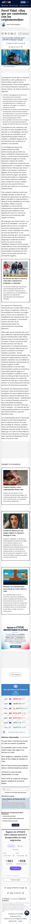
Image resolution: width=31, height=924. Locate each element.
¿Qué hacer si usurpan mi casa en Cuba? (10, 820)
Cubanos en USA (24, 5)
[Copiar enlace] (15, 33)
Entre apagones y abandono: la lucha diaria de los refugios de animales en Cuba (14, 758)
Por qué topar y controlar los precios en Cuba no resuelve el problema (14, 742)
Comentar (23, 33)
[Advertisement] (15, 71)
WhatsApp (13, 39)
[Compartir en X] (9, 33)
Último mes (15, 849)
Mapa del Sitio (13, 921)
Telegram (20, 39)
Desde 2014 (11, 846)
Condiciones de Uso (15, 916)
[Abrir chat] (26, 913)
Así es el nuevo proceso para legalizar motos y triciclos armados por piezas (14, 766)
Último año (20, 846)
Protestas (5, 5)
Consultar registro (15, 880)
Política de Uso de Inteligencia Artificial (15, 918)
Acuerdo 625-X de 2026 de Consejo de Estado (14, 802)
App (24, 2)
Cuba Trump (14, 5)
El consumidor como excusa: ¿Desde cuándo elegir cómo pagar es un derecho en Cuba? (14, 750)
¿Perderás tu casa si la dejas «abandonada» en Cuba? (11, 773)
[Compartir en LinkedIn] (12, 33)
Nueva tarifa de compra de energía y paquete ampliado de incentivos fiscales (14, 781)
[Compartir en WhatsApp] (2, 33)
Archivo (20, 921)
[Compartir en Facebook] (5, 33)
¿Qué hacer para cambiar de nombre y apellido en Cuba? (13, 818)
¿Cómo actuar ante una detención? (9, 816)
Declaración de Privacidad (15, 914)
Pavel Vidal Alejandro (13, 24)
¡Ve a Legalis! (15, 825)
